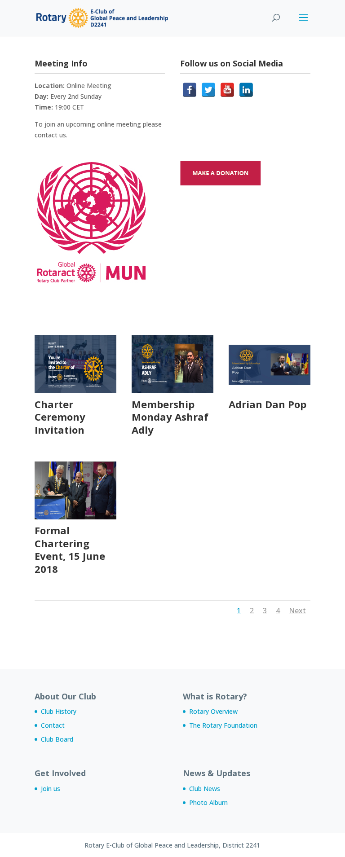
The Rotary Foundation (223, 725)
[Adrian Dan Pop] (269, 391)
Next (297, 610)
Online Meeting (88, 85)
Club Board (57, 739)
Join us (50, 788)
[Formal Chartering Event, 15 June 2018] (75, 517)
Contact (53, 725)
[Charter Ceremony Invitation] (75, 391)
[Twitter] (208, 90)
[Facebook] (189, 90)
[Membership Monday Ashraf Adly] (172, 391)
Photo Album (208, 802)
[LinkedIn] (246, 90)
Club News (204, 788)
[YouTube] (227, 90)
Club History (58, 711)
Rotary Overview (213, 711)
